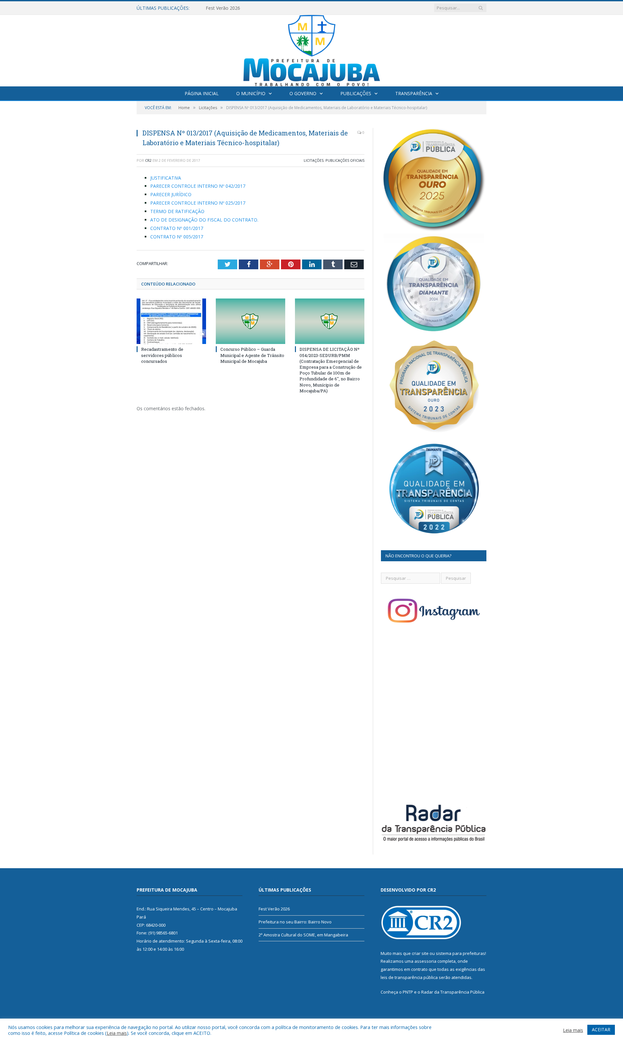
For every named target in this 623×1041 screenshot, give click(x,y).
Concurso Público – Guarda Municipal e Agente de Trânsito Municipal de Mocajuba (252, 355)
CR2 (148, 160)
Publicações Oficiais (344, 160)
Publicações (355, 93)
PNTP (408, 992)
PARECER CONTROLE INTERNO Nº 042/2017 (197, 186)
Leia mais (117, 1033)
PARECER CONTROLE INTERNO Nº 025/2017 (197, 203)
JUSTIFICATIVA (165, 178)
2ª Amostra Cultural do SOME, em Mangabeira (303, 935)
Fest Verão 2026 (274, 909)
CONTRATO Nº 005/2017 (176, 237)
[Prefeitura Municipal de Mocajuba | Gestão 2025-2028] (311, 49)
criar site (420, 953)
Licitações (314, 160)
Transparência (413, 93)
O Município (250, 93)
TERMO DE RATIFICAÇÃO (177, 211)
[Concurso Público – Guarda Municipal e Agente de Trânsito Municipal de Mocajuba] (250, 321)
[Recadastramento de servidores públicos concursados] (171, 321)
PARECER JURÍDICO (170, 194)
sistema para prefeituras (460, 953)
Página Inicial (202, 93)
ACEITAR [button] (601, 1029)
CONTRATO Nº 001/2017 (176, 228)
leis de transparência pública (409, 977)
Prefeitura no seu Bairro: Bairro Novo (245, 8)
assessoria (425, 961)
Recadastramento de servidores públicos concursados (162, 355)
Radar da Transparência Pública (452, 992)
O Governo (302, 93)
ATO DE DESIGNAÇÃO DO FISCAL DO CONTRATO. (204, 220)
